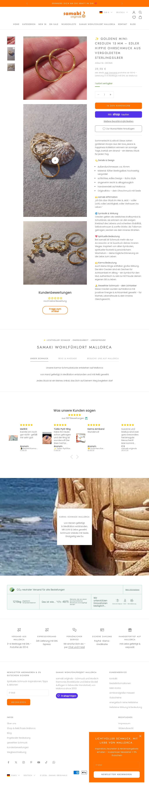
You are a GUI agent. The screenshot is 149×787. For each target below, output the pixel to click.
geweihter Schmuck (17, 742)
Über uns (11, 723)
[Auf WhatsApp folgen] (53, 762)
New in (42, 24)
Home (16, 24)
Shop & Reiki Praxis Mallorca (21, 728)
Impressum (124, 723)
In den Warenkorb (118, 105)
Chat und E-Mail (76, 647)
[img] (74, 415)
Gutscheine (115, 697)
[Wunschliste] (134, 17)
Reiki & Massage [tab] (67, 358)
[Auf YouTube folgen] (38, 762)
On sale (53, 24)
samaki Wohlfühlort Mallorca (97, 24)
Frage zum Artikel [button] (55, 310)
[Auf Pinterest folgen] (31, 762)
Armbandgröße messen (122, 692)
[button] (72, 457)
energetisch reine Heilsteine (123, 702)
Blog (133, 24)
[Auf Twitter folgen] (16, 762)
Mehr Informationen (132, 589)
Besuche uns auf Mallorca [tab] (103, 358)
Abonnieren (18, 702)
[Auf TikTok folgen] (46, 762)
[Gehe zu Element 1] (11, 40)
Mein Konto (115, 688)
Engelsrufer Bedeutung (18, 737)
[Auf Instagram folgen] (23, 762)
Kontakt (122, 24)
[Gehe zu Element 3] (11, 67)
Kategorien (29, 24)
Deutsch (120, 12)
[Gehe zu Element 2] (11, 54)
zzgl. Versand (111, 72)
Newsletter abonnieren (116, 774)
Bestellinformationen (120, 683)
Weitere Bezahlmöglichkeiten (118, 121)
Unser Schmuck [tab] (39, 358)
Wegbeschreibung (16, 752)
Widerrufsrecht (125, 728)
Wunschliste (68, 24)
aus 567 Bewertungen (73, 418)
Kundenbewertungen (18, 747)
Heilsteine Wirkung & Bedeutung (125, 707)
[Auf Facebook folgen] (8, 762)
